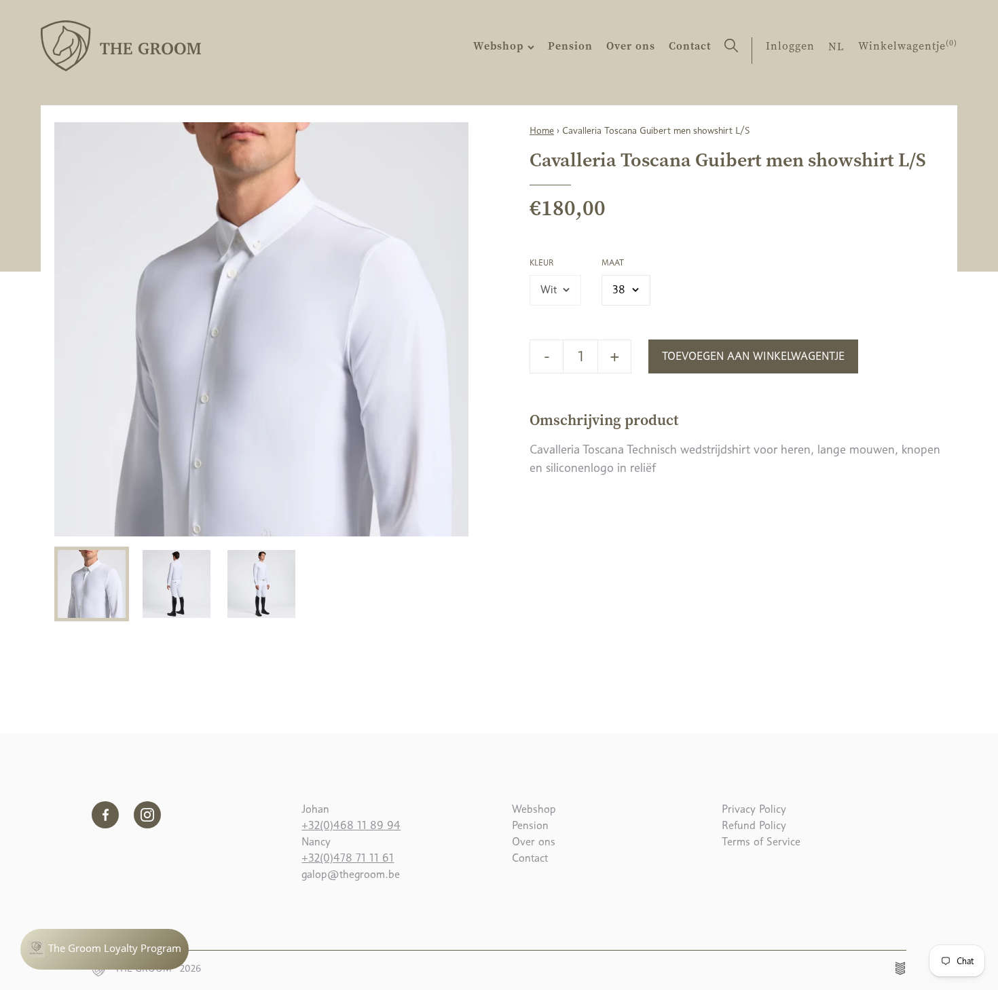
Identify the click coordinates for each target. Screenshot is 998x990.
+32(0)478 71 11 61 (347, 857)
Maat (613, 263)
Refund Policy (754, 825)
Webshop (500, 45)
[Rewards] (104, 949)
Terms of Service (761, 841)
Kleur (541, 263)
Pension (570, 45)
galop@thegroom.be (350, 874)
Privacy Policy (754, 809)
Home (542, 130)
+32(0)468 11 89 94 (351, 825)
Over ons (630, 45)
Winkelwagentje (907, 45)
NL (836, 46)
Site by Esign (900, 968)
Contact (690, 45)
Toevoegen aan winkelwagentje (753, 356)
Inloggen (790, 45)
